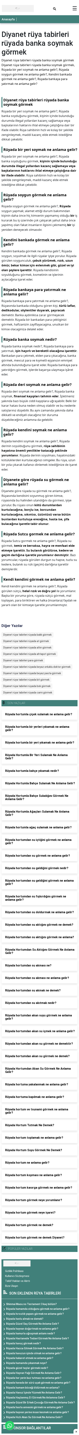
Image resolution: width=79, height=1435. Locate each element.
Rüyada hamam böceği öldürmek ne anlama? (33, 1387)
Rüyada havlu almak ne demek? (24, 1318)
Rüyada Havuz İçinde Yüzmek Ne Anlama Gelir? (34, 1392)
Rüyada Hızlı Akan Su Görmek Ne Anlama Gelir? (34, 1417)
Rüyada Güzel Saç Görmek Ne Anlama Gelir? (32, 1323)
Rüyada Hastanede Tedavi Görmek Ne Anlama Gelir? (37, 1338)
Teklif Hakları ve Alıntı (17, 1280)
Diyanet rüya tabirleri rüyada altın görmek (27, 647)
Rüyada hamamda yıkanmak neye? (26, 1363)
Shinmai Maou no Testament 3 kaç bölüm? (31, 1304)
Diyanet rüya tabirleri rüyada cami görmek (27, 692)
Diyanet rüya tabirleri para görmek (23, 660)
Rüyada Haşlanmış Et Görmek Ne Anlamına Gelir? (35, 1397)
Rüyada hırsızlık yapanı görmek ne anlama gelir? (35, 1313)
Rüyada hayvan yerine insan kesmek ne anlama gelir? (37, 1412)
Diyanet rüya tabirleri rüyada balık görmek (27, 634)
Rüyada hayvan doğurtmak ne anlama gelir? (32, 1328)
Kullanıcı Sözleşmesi (17, 1276)
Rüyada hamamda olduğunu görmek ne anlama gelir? (37, 1308)
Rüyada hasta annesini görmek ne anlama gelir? (34, 1407)
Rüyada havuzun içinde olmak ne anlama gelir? (34, 1353)
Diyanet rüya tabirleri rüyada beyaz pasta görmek (32, 673)
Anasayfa (8, 19)
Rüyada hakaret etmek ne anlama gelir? (29, 1358)
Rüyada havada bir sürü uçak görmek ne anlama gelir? (38, 1382)
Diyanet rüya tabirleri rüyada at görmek (26, 641)
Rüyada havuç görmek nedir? (23, 1343)
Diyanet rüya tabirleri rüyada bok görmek (27, 686)
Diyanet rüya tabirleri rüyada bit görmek (26, 679)
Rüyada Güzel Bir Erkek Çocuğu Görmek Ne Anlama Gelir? (40, 1402)
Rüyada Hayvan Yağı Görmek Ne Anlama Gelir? (33, 1372)
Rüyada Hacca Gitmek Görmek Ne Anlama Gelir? (35, 1348)
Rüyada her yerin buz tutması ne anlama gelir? (33, 1377)
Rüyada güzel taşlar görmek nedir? (27, 1368)
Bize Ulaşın (11, 1285)
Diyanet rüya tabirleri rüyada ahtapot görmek (29, 654)
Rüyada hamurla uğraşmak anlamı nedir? (30, 1333)
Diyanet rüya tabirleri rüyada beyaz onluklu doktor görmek (37, 666)
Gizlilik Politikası (14, 1271)
